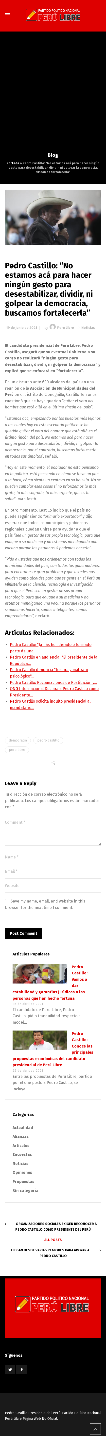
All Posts (53, 1240)
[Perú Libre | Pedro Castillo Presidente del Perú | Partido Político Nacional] (53, 15)
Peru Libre (65, 328)
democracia (18, 740)
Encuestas (22, 1154)
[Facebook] (21, 1369)
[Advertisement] (53, 97)
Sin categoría (25, 1190)
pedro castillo (48, 740)
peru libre (17, 750)
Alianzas (21, 1136)
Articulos (21, 1145)
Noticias (88, 328)
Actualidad (23, 1127)
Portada (13, 163)
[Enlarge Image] (53, 217)
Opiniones (22, 1172)
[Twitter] (10, 1369)
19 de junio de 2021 (21, 328)
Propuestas (23, 1181)
